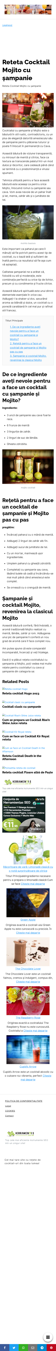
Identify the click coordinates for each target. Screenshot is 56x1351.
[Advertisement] (28, 42)
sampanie (7, 25)
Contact (9, 1115)
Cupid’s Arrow (28, 1066)
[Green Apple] (28, 903)
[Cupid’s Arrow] (28, 1050)
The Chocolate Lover (28, 968)
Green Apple (28, 919)
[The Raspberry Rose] (28, 1001)
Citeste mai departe (33, 883)
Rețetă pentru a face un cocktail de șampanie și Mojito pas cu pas (28, 347)
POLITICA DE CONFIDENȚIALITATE (23, 1101)
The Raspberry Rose (28, 1017)
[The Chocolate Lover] (28, 952)
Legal (8, 1106)
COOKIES (10, 1111)
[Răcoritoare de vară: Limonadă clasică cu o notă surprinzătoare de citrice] (28, 850)
